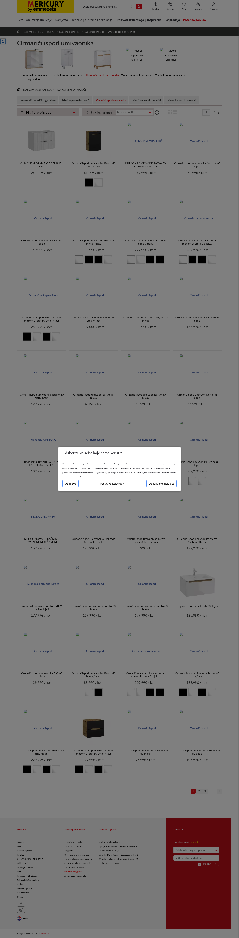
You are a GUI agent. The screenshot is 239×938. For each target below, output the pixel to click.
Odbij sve (70, 483)
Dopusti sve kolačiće (161, 483)
